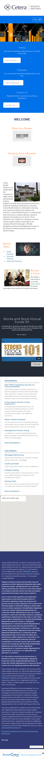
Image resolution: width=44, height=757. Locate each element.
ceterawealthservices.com (11, 728)
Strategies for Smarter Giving (17, 430)
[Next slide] (41, 34)
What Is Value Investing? (15, 419)
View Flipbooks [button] (12, 83)
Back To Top (35, 747)
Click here (34, 284)
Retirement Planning (14, 261)
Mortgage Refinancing (14, 455)
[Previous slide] (2, 34)
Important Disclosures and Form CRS (16, 731)
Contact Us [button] (10, 105)
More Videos (22, 334)
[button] (37, 19)
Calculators (10, 451)
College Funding (12, 470)
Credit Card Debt (12, 464)
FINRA (25, 572)
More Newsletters (13, 443)
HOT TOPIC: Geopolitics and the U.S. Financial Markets (20, 386)
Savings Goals (10, 481)
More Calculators (12, 491)
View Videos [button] (10, 60)
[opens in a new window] (22, 141)
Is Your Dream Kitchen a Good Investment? (17, 403)
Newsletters (11, 380)
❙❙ (24, 38)
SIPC (29, 572)
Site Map (5, 740)
